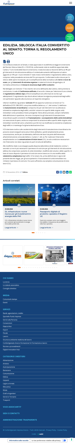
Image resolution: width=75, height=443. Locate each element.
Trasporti (6, 400)
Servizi (6, 309)
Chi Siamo (8, 278)
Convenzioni (7, 323)
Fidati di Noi (7, 326)
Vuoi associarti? (12, 407)
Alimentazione (8, 360)
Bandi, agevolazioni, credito (13, 313)
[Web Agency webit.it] (39, 434)
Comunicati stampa (10, 299)
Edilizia (25, 172)
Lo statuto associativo (11, 285)
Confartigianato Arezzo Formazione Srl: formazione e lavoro (25, 343)
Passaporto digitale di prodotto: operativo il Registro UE (53, 214)
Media (6, 295)
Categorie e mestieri (14, 356)
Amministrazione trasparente (20, 419)
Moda (5, 390)
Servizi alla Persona (10, 320)
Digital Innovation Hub (11, 350)
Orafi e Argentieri (9, 393)
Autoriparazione (9, 367)
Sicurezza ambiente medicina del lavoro (17, 340)
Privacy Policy (51, 430)
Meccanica (6, 387)
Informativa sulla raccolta (18, 440)
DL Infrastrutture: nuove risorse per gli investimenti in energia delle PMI (18, 214)
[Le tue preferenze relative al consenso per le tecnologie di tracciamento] (71, 439)
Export (5, 330)
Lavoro (5, 336)
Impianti (6, 380)
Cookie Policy (62, 430)
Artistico (6, 364)
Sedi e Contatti (11, 413)
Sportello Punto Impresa (12, 316)
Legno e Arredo (8, 383)
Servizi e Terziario (9, 397)
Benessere (7, 370)
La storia (6, 282)
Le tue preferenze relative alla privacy (46, 440)
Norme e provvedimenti (11, 346)
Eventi (5, 302)
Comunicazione (8, 373)
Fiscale (5, 333)
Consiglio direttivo (9, 288)
